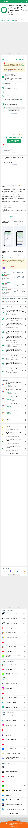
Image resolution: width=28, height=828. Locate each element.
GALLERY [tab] (24, 56)
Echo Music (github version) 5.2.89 (13, 628)
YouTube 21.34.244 (10, 744)
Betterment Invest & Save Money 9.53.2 (14, 804)
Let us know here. (17, 820)
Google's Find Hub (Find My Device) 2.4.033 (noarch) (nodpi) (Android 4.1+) (14, 369)
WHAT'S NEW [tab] (10, 56)
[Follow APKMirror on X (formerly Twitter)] (4, 571)
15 (11, 99)
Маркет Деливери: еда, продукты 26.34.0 (15, 785)
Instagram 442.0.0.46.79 (11, 688)
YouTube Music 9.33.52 (11, 651)
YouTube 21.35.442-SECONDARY (13, 781)
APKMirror (5, 1)
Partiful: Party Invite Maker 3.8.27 (13, 771)
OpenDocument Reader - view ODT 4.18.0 (15, 809)
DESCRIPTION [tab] (17, 56)
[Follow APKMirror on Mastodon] (10, 571)
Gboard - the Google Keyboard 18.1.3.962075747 (12, 758)
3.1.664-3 (16, 224)
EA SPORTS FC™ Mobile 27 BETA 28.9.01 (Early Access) (13, 656)
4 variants (9, 385)
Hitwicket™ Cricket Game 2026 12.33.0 (14, 767)
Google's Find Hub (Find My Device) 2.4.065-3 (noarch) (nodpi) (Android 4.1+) (15, 311)
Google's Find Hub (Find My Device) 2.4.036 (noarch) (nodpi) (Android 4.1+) (14, 356)
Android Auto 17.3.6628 (11, 679)
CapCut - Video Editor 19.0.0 (12, 623)
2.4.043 (25, 19)
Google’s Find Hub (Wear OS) (12, 301)
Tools (3, 59)
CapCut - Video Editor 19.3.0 (12, 683)
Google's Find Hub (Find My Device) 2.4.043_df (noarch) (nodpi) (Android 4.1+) (14, 344)
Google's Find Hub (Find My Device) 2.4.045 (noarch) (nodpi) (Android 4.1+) (14, 330)
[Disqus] (14, 512)
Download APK (15, 141)
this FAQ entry (18, 263)
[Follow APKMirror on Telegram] (17, 571)
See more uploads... (14, 375)
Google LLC (12, 14)
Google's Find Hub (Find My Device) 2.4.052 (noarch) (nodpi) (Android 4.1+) (14, 324)
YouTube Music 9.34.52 (11, 730)
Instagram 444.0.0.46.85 (11, 725)
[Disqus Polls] (14, 477)
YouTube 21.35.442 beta (11, 739)
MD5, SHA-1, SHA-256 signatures (12, 95)
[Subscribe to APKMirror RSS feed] (24, 571)
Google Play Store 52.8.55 (11, 646)
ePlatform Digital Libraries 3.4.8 (12, 799)
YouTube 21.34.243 (10, 693)
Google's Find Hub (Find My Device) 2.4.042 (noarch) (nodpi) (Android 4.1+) (14, 350)
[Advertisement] (14, 39)
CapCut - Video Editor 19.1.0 (12, 618)
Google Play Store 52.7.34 (11, 632)
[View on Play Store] (20, 60)
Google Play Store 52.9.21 (11, 697)
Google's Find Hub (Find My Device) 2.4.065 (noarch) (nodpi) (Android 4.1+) (14, 317)
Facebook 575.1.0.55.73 (11, 748)
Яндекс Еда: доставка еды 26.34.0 (14, 790)
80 (10, 77)
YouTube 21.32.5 (9, 642)
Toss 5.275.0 (8, 795)
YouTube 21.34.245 (10, 776)
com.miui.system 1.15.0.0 (11, 707)
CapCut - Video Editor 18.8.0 (12, 614)
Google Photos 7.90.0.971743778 (13, 753)
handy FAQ (10, 257)
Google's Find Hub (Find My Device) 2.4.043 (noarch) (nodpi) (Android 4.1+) (14, 337)
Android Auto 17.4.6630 (11, 702)
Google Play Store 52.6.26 (11, 637)
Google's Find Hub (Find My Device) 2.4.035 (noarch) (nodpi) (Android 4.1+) (14, 363)
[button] (17, 60)
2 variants (9, 442)
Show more (13, 216)
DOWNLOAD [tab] (4, 56)
